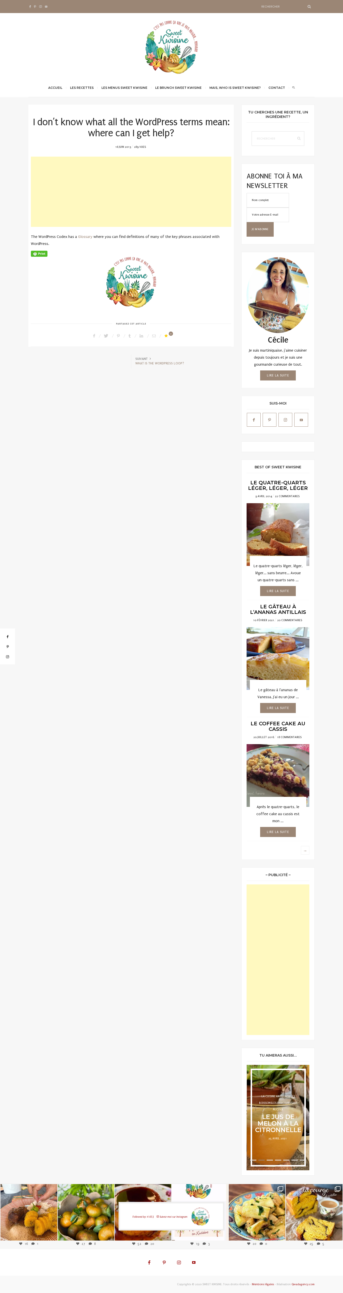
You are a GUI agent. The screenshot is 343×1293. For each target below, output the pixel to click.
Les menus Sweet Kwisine (124, 88)
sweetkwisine (29, 1208)
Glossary (85, 236)
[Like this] (166, 336)
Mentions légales (263, 1284)
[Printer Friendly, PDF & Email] (39, 253)
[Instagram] (50, 1234)
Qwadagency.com (303, 1284)
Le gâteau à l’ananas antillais (278, 609)
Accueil (55, 88)
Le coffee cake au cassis (278, 726)
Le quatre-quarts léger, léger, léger (278, 485)
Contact (276, 88)
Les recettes (82, 88)
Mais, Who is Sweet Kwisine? (235, 88)
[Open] (29, 1212)
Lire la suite (278, 375)
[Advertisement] (131, 192)
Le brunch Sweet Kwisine (178, 88)
